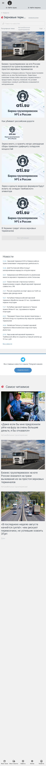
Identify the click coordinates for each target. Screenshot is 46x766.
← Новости (5, 13)
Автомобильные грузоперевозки (24, 28)
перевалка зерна (33, 17)
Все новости (7, 344)
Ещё (41, 28)
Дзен (3, 538)
